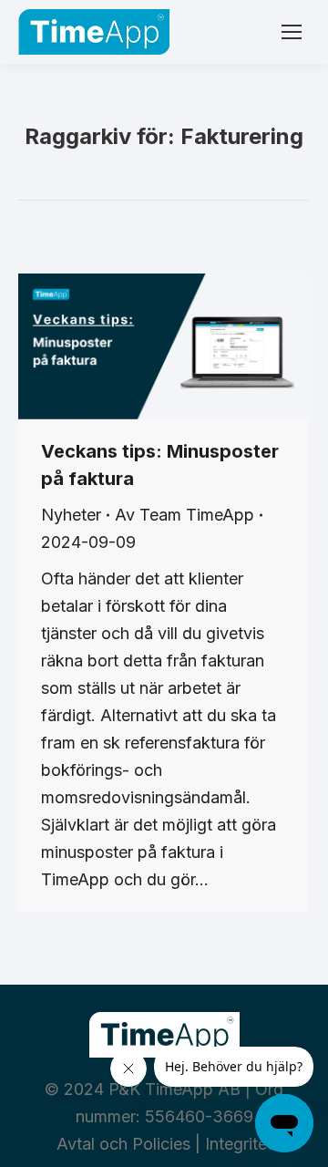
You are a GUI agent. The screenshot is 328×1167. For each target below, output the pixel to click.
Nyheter (71, 514)
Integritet (238, 1143)
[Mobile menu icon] (291, 32)
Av (184, 514)
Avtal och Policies (123, 1143)
